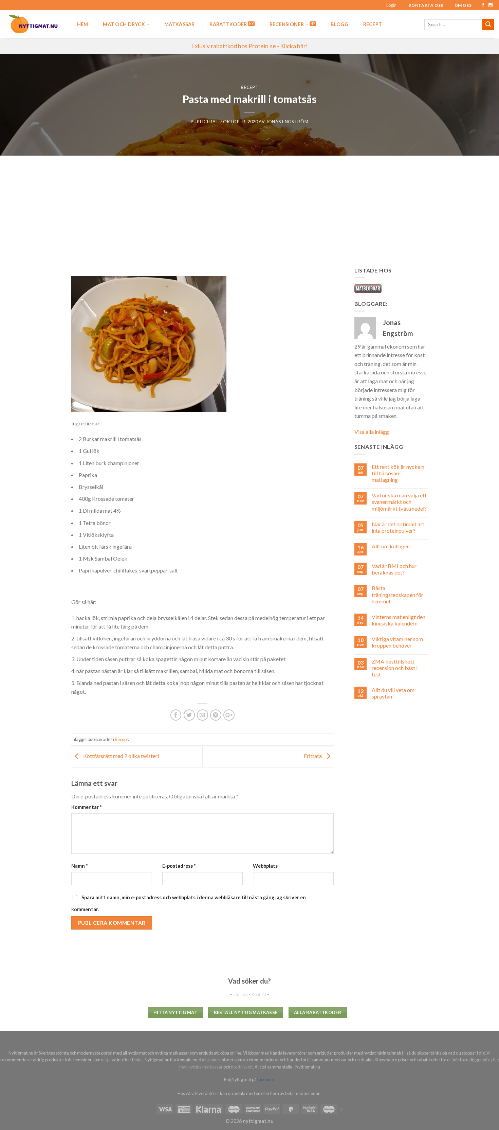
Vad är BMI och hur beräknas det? (394, 569)
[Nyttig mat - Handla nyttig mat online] (33, 24)
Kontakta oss (426, 5)
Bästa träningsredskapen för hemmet (397, 594)
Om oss (463, 5)
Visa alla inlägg (371, 431)
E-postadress (179, 866)
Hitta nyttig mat (175, 1012)
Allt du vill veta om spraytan (393, 693)
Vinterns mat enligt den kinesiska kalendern (398, 620)
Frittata (313, 756)
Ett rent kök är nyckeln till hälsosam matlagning (398, 473)
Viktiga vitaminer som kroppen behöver (397, 642)
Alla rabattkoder (317, 1012)
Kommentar (86, 807)
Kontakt (259, 994)
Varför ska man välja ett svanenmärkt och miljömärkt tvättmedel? (399, 501)
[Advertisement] (249, 206)
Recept (372, 24)
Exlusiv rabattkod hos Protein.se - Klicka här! (249, 46)
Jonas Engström (287, 121)
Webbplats (265, 866)
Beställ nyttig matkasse (246, 1012)
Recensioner (287, 24)
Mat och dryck (124, 24)
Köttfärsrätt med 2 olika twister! (120, 756)
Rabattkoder (228, 24)
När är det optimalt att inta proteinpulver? (398, 527)
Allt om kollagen (391, 546)
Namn (79, 866)
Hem (82, 24)
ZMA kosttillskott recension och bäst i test (395, 667)
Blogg (339, 24)
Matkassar (179, 24)
